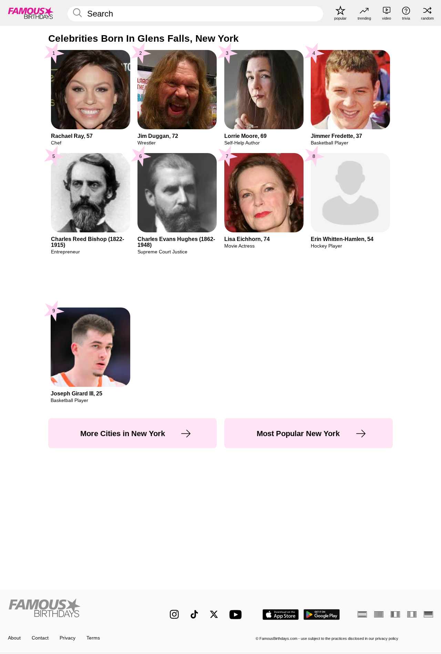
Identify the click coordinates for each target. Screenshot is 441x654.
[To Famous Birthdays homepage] (30, 12)
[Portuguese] (378, 614)
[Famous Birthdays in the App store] (281, 614)
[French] (395, 614)
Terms (93, 638)
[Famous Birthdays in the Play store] (322, 614)
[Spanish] (362, 614)
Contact (40, 638)
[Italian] (412, 614)
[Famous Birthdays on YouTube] (237, 614)
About (14, 638)
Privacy (67, 638)
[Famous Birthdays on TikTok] (194, 614)
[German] (428, 614)
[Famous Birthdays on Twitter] (213, 614)
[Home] (76, 609)
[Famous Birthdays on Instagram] (174, 614)
